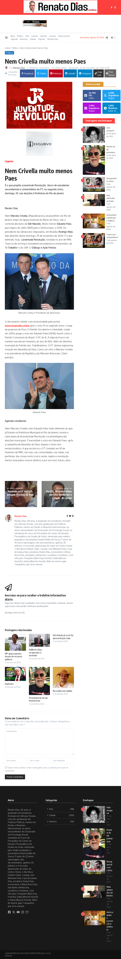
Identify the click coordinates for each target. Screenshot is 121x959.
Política (20, 36)
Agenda (14, 39)
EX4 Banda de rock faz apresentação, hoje (63, 636)
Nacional (24, 39)
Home (7, 48)
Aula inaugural (109, 810)
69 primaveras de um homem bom (38, 699)
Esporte (41, 39)
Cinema (52, 36)
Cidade (33, 39)
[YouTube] (70, 516)
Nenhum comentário (39, 68)
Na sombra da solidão (62, 691)
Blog (13, 36)
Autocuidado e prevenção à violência (111, 218)
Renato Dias (52, 39)
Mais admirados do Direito (110, 198)
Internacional (64, 36)
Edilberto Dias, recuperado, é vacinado (35, 652)
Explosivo (9, 683)
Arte (27, 36)
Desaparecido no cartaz (109, 866)
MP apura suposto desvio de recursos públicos (13, 656)
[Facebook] (67, 516)
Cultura (34, 36)
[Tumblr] (73, 516)
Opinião (43, 36)
